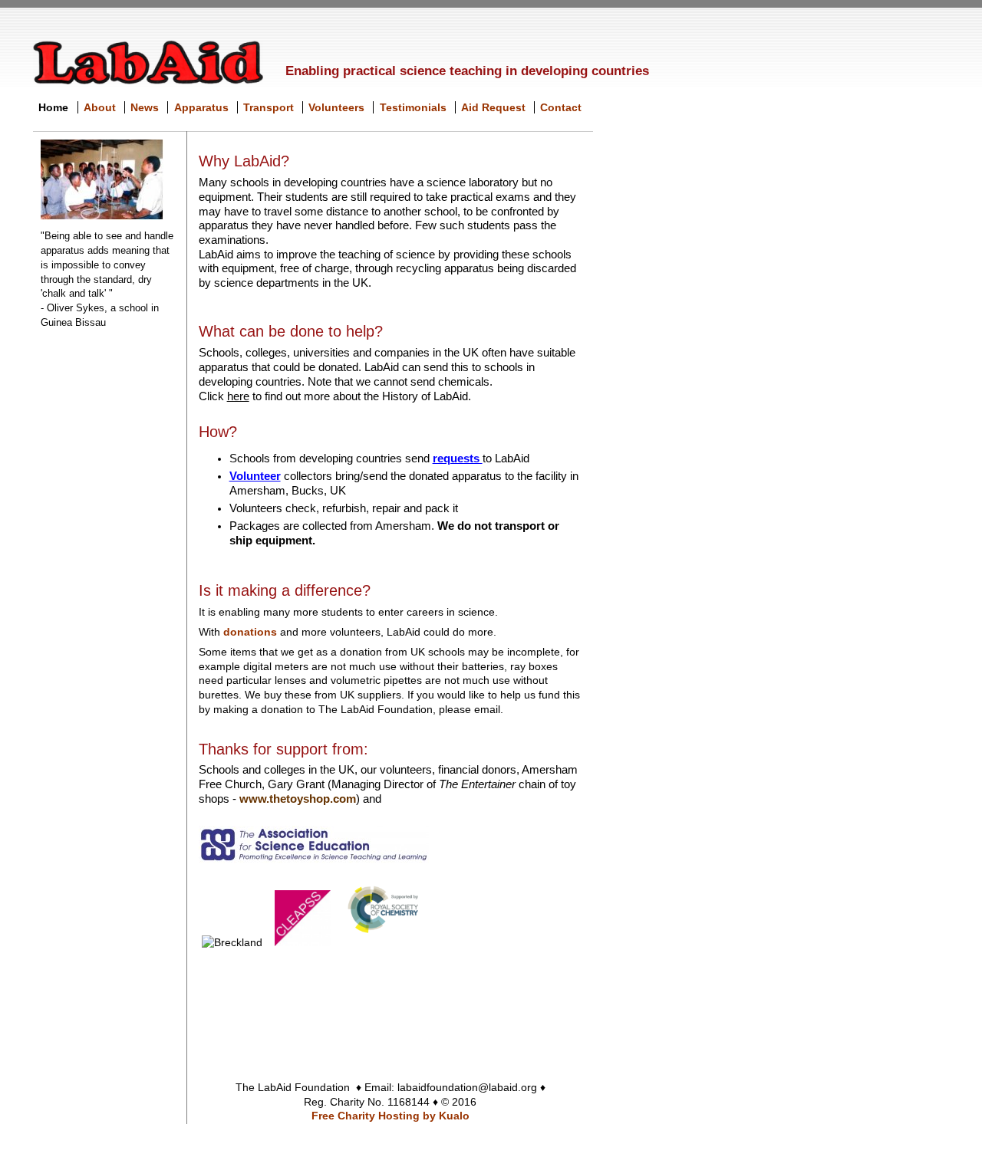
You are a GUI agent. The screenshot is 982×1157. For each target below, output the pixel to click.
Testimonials (413, 107)
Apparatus (201, 107)
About (100, 107)
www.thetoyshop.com (297, 799)
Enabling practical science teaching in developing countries (467, 70)
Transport (268, 107)
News (144, 107)
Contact (561, 107)
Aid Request (493, 107)
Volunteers (336, 107)
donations (250, 632)
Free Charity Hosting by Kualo (390, 1115)
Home (53, 107)
